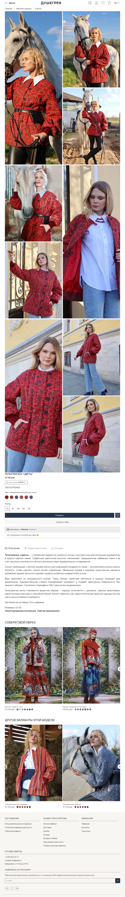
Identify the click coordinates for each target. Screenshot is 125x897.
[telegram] (7, 889)
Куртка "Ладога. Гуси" (14, 707)
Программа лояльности (53, 842)
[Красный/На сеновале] (11, 497)
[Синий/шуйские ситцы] (16, 497)
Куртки (38, 8)
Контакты (86, 827)
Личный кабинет (50, 824)
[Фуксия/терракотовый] (88, 709)
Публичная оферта (13, 831)
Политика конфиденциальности (18, 827)
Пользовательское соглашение (18, 824)
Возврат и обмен (50, 838)
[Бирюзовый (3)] (78, 709)
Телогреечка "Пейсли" (72, 804)
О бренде (85, 824)
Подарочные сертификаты (54, 845)
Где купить (86, 831)
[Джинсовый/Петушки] (80, 709)
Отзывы (46, 835)
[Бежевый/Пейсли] (20, 709)
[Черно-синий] (32, 709)
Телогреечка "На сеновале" (16, 804)
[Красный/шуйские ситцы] (21, 497)
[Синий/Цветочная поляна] (31, 497)
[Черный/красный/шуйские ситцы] (30, 807)
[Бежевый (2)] (76, 709)
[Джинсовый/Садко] (25, 709)
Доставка (47, 827)
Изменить (33, 529)
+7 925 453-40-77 (12, 857)
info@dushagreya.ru (13, 860)
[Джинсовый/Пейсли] (22, 709)
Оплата (46, 831)
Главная (8, 8)
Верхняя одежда (23, 8)
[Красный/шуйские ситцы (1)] (20, 807)
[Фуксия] (30, 709)
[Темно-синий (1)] (27, 709)
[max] (12, 889)
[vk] (17, 889)
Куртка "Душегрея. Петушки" (75, 707)
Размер (8, 504)
